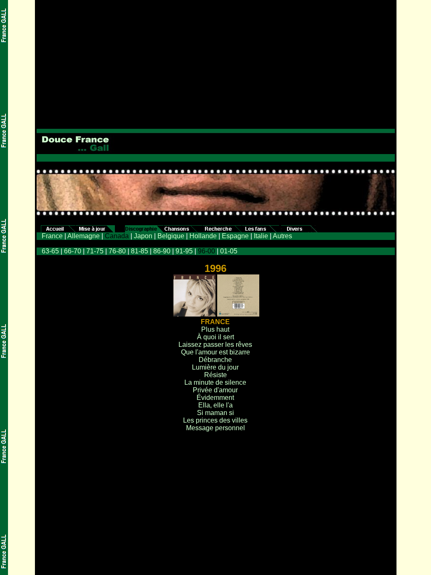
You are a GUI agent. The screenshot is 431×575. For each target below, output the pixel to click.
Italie (261, 236)
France (52, 236)
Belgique (170, 236)
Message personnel (215, 427)
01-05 (228, 251)
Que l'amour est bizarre (215, 352)
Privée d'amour (215, 390)
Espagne (235, 236)
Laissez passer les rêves (215, 344)
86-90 (161, 251)
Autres (282, 236)
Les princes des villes (215, 420)
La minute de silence (215, 382)
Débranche (215, 359)
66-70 (72, 251)
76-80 (117, 251)
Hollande (203, 236)
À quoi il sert (215, 337)
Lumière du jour (215, 367)
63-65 (50, 251)
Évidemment (215, 397)
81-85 (139, 251)
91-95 (184, 251)
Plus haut (215, 329)
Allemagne (83, 236)
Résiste (215, 374)
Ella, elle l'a (215, 405)
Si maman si (215, 412)
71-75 (95, 251)
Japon (143, 236)
